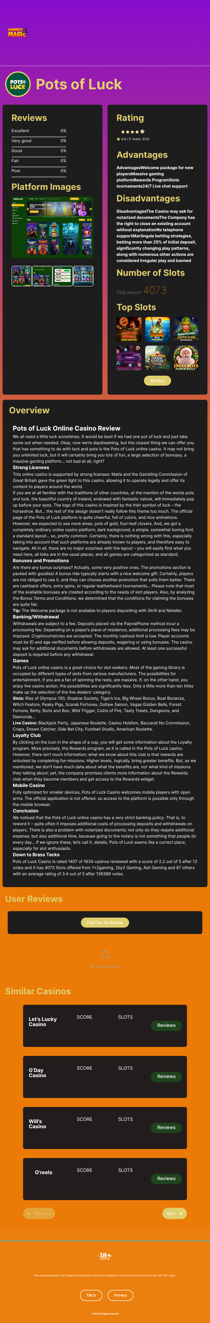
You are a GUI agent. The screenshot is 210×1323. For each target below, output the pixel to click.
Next (170, 1213)
